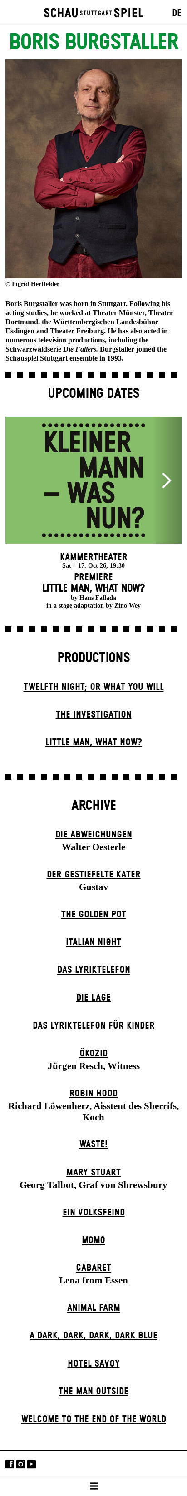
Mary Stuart (93, 1173)
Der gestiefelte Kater (94, 875)
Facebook (9, 1464)
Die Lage (93, 998)
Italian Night (93, 942)
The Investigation (94, 715)
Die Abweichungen (93, 835)
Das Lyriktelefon (93, 970)
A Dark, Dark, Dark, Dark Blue (93, 1336)
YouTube (31, 1464)
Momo (93, 1240)
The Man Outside (93, 1392)
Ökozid (93, 1054)
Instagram (20, 1464)
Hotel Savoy (94, 1364)
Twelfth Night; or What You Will (94, 687)
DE (177, 13)
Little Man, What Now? (93, 743)
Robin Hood (93, 1094)
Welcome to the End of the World (93, 1419)
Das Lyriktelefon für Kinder (94, 1026)
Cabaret (93, 1268)
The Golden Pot (93, 915)
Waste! (93, 1144)
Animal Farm (93, 1308)
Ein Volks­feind (94, 1213)
